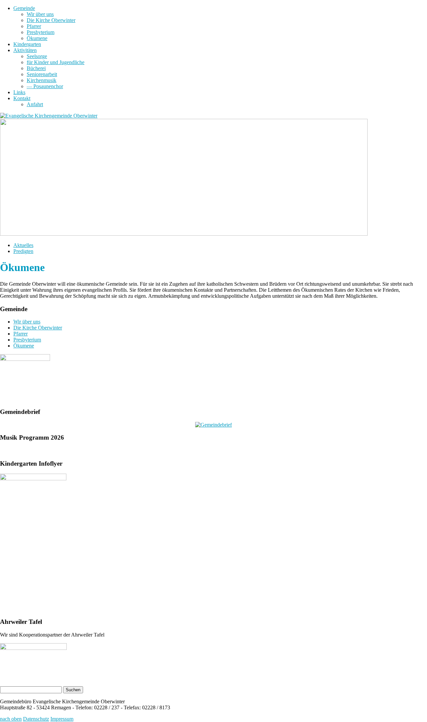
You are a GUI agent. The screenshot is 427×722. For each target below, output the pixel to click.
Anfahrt (35, 104)
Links (19, 92)
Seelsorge (37, 56)
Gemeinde (24, 8)
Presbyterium (40, 32)
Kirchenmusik (41, 80)
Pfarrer (34, 26)
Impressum (61, 719)
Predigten (23, 251)
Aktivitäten (25, 50)
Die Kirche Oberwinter (51, 20)
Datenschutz (36, 719)
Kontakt (21, 98)
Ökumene (37, 38)
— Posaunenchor (45, 86)
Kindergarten (27, 44)
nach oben (11, 719)
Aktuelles (23, 245)
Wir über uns (40, 14)
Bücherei (36, 68)
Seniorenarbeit (42, 74)
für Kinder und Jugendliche (55, 62)
